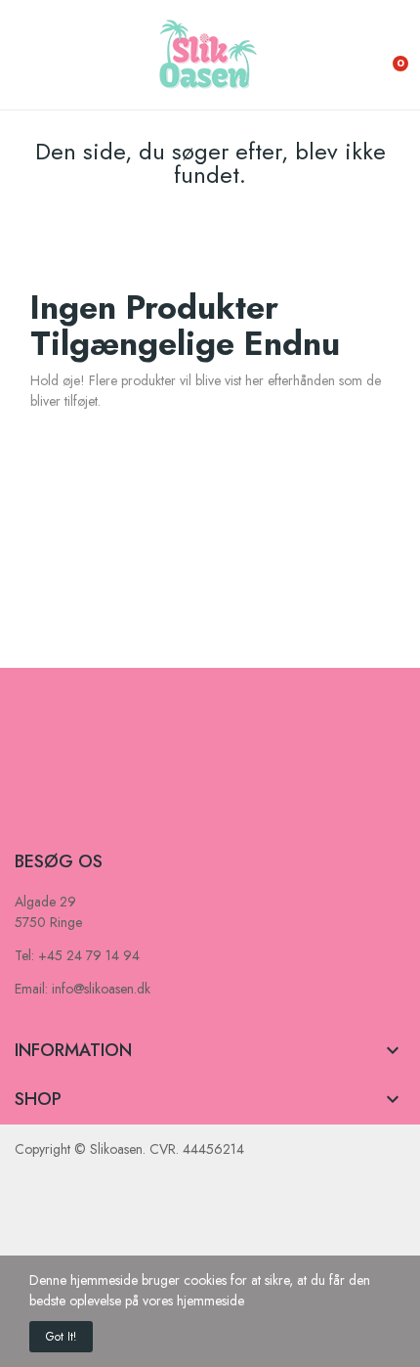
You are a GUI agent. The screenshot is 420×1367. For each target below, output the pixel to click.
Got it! (61, 1336)
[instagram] (59, 814)
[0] (386, 54)
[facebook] (21, 814)
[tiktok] (98, 814)
